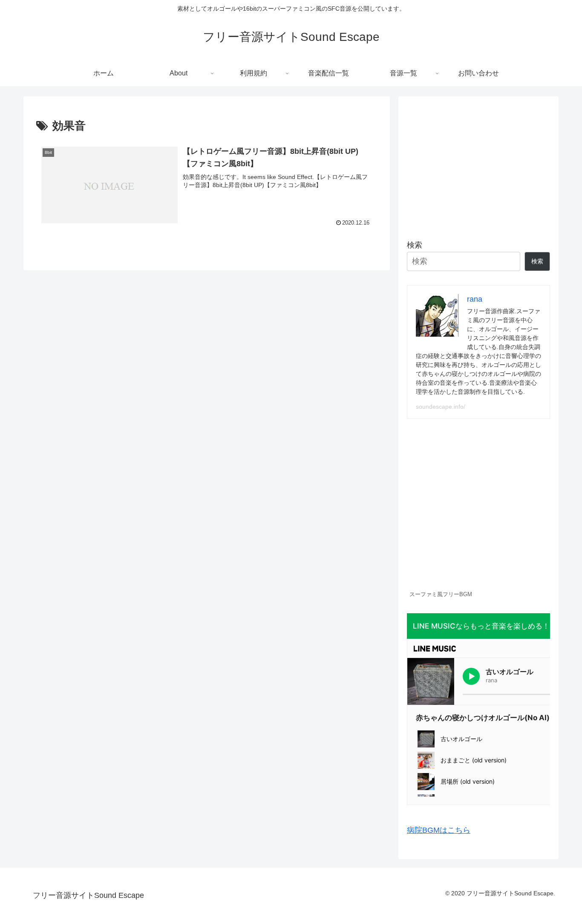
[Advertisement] (478, 164)
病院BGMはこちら (438, 830)
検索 (414, 245)
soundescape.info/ (440, 406)
